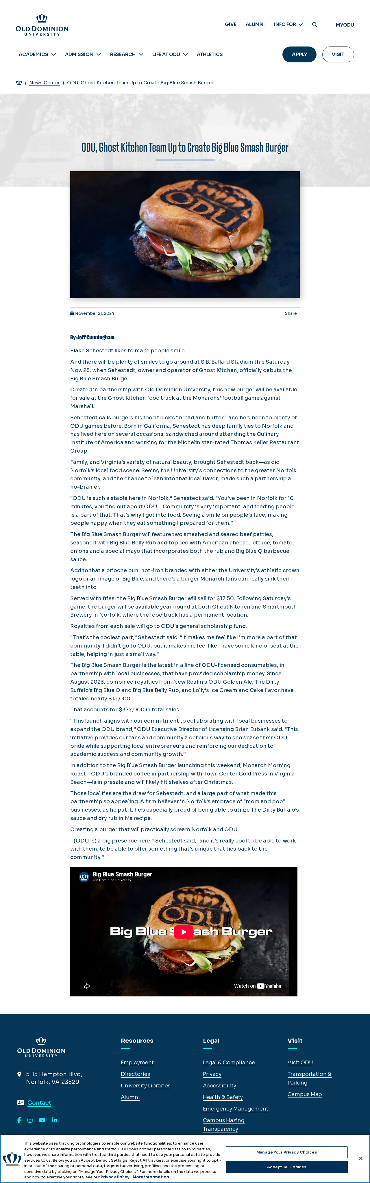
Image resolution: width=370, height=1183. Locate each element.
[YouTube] (42, 1120)
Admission (79, 54)
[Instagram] (30, 1120)
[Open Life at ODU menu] (185, 54)
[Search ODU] (314, 25)
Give (230, 24)
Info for (285, 24)
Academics (33, 54)
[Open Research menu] (141, 54)
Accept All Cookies (286, 1167)
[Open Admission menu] (98, 54)
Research (123, 54)
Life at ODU (166, 54)
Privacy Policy (115, 1177)
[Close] (360, 1158)
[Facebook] (19, 1120)
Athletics (210, 54)
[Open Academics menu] (53, 54)
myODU (345, 25)
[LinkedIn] (54, 1120)
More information (151, 1177)
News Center (44, 83)
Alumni (255, 24)
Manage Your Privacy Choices (286, 1152)
